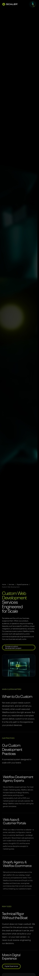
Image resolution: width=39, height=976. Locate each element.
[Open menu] (32, 4)
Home (4, 584)
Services (11, 584)
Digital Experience (22, 584)
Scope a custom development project (13, 647)
